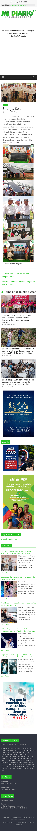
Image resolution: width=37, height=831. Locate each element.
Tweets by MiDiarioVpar (9, 539)
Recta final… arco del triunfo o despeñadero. (16, 275)
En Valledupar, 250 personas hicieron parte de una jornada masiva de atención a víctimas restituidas (18, 382)
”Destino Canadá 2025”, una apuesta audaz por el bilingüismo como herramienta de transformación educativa (17, 318)
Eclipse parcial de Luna (18, 5)
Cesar (5, 105)
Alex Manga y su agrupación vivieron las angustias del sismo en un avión (18, 604)
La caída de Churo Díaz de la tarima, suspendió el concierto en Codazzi (18, 578)
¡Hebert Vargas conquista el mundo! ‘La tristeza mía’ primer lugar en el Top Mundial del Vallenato (18, 630)
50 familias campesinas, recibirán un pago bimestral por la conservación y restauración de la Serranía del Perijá (18, 351)
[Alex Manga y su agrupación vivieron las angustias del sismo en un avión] (9, 615)
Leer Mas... (5, 572)
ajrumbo (18, 112)
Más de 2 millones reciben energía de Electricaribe (18, 283)
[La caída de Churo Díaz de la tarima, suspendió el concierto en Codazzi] (9, 589)
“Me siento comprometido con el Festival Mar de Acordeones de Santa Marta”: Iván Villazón (17, 552)
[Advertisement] (18, 57)
